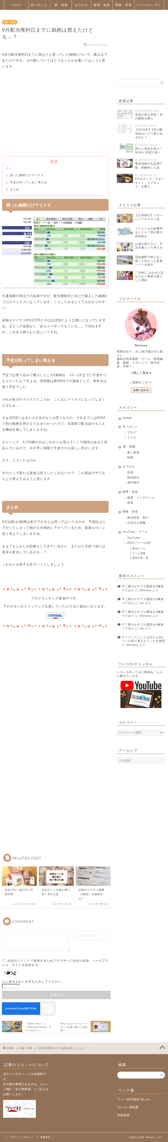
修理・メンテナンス (141, 497)
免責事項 (45, 1137)
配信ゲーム (139, 548)
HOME (16, 5)
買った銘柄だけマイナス (26, 175)
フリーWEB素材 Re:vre (133, 1099)
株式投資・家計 (138, 517)
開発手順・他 (140, 558)
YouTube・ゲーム (149, 6)
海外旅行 (133, 482)
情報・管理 (123, 5)
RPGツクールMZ (139, 542)
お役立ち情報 (136, 522)
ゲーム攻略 (139, 553)
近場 (130, 472)
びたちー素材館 (128, 1107)
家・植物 (61, 5)
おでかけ (81, 5)
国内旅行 (133, 477)
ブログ (131, 432)
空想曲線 (123, 1115)
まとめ (14, 189)
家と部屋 (133, 452)
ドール (131, 437)
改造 (130, 502)
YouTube (133, 537)
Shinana (145, 590)
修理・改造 (102, 5)
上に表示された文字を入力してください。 (33, 981)
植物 (130, 457)
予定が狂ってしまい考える (28, 182)
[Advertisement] (55, 119)
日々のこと (39, 5)
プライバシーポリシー (21, 1137)
